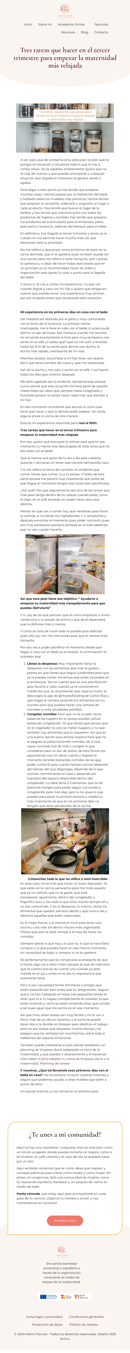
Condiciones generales (86, 1317)
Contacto (101, 32)
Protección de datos (47, 1324)
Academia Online (71, 24)
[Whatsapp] (69, 1282)
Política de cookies (83, 1324)
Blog (84, 32)
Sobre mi (45, 24)
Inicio (28, 24)
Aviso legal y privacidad (44, 1317)
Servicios (101, 24)
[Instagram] (61, 1282)
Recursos (68, 32)
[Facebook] (54, 1282)
